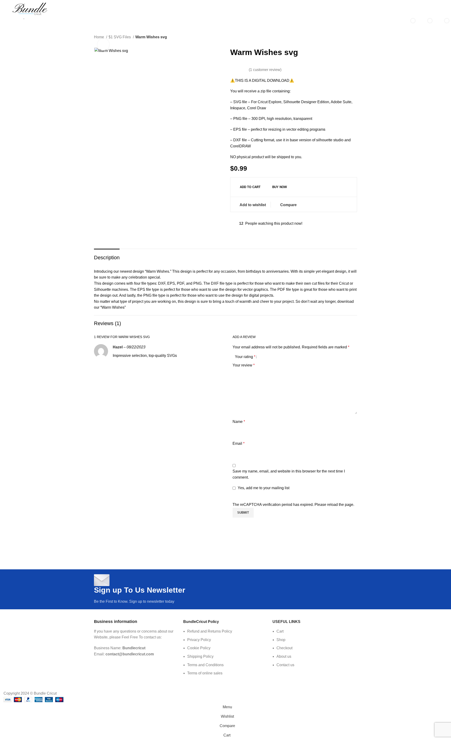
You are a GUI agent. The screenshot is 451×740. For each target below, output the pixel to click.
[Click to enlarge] (103, 44)
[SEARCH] (391, 24)
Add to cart (250, 187)
